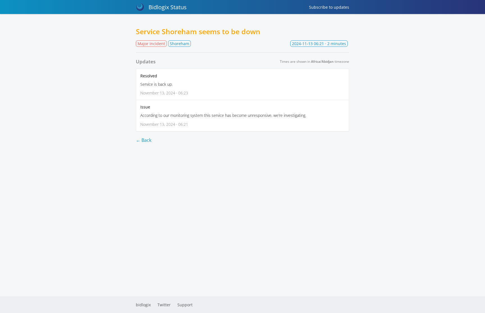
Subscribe (329, 7)
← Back (143, 140)
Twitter (164, 304)
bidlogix (143, 304)
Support (185, 304)
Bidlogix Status (167, 7)
